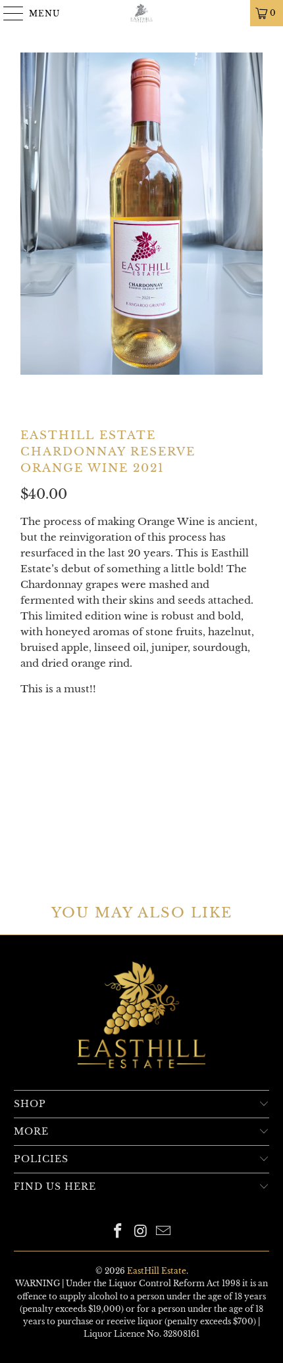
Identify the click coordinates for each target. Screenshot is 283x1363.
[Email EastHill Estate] (164, 1232)
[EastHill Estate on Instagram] (141, 1232)
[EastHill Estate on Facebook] (118, 1232)
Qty (28, 714)
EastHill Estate (156, 1271)
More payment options (142, 844)
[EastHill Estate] (142, 13)
